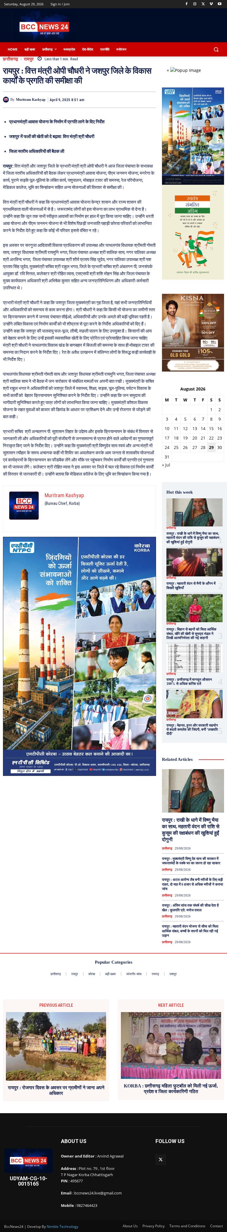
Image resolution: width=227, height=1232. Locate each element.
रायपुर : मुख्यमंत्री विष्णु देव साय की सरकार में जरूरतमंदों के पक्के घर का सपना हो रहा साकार (191, 861)
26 (185, 447)
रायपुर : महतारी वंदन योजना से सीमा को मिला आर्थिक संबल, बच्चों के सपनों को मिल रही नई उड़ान (190, 931)
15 (211, 428)
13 (194, 428)
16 (219, 428)
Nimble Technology (62, 1226)
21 (203, 438)
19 (185, 438)
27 (194, 447)
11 (176, 428)
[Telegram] (136, 100)
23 (219, 438)
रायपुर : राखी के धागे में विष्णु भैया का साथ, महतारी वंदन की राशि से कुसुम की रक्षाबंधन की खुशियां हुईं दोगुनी (192, 537)
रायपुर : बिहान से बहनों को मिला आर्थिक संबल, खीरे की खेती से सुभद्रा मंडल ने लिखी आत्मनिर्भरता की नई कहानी (191, 633)
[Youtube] (219, 4)
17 (167, 438)
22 (211, 438)
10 (167, 428)
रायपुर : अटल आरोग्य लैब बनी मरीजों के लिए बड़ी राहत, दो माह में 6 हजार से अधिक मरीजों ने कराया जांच (192, 884)
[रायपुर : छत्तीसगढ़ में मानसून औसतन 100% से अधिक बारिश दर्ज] (194, 658)
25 (176, 447)
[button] (216, 49)
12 (185, 428)
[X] (203, 4)
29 (211, 447)
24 (167, 447)
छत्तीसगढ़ (10, 59)
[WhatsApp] (150, 100)
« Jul (166, 465)
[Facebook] (186, 4)
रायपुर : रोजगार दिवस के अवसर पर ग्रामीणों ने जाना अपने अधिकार (56, 1090)
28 (203, 447)
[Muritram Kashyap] (6, 100)
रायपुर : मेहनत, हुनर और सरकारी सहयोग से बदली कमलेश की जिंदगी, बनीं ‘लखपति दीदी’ (192, 729)
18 (176, 438)
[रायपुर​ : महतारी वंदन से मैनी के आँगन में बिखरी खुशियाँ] (194, 562)
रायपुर (29, 59)
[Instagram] (195, 4)
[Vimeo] (211, 4)
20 (194, 438)
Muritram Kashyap (31, 100)
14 (203, 428)
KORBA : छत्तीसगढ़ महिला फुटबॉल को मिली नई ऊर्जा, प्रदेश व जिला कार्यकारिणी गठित (171, 1088)
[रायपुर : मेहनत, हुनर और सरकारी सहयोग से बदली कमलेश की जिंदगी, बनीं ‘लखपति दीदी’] (194, 704)
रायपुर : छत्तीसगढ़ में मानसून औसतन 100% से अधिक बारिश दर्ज (189, 681)
